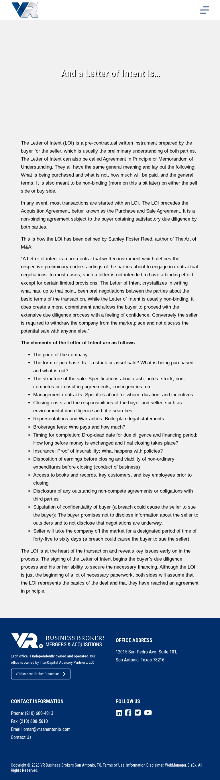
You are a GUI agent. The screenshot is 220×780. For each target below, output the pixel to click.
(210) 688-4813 (39, 713)
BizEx (192, 765)
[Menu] (204, 10)
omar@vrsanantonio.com (46, 729)
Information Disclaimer (144, 765)
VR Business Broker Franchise (37, 674)
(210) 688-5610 (33, 721)
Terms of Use (114, 765)
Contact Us (21, 737)
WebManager (175, 765)
